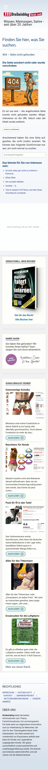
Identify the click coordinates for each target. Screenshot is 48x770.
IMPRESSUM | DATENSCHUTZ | (18, 692)
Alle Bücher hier (24, 319)
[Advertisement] (24, 227)
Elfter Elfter (10, 177)
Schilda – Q (11, 186)
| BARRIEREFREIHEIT (23, 695)
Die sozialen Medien (15, 182)
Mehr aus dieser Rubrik (18, 666)
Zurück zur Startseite (11, 129)
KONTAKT (7, 695)
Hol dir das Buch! (24, 315)
